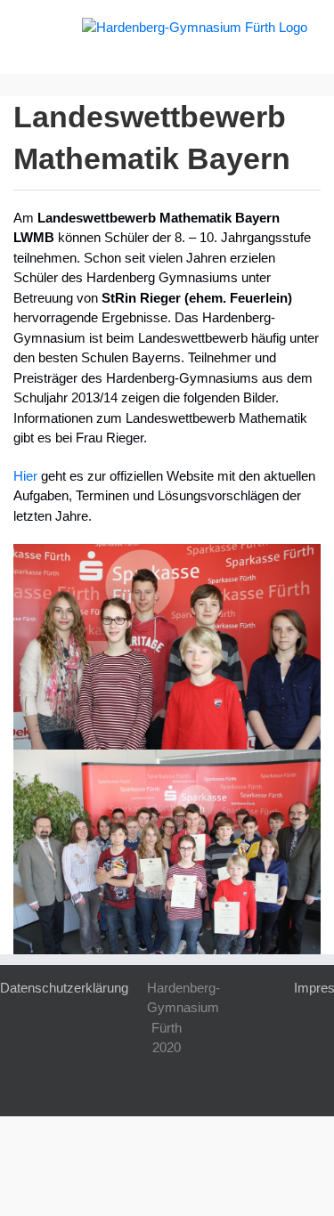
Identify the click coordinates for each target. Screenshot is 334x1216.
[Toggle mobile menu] (34, 27)
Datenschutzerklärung (64, 987)
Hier (25, 475)
